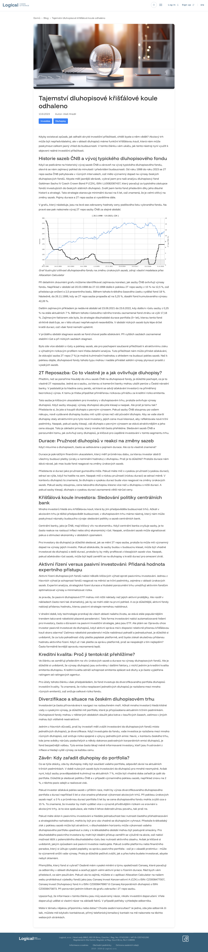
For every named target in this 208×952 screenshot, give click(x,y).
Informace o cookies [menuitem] (78, 945)
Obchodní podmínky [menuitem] (102, 945)
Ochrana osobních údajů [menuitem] (127, 945)
